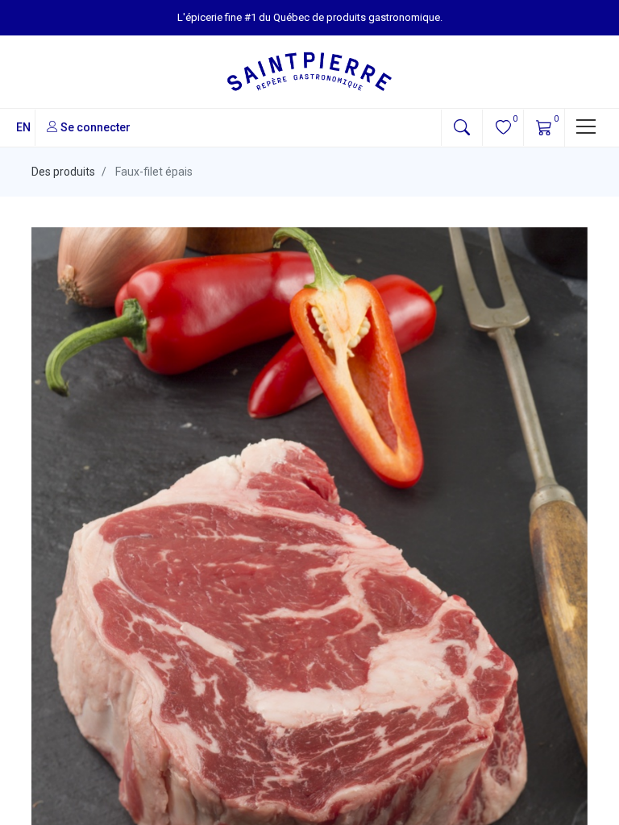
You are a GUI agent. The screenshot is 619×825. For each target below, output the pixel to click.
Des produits (63, 171)
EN (23, 127)
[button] (462, 128)
